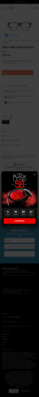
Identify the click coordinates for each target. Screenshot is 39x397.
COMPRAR (19, 221)
